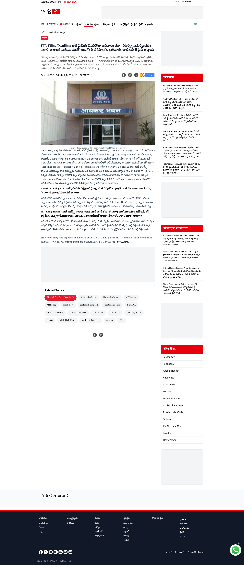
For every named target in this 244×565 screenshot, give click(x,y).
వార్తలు (63, 33)
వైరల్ (141, 24)
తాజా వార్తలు (157, 518)
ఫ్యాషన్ (126, 531)
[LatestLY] (50, 13)
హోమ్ (43, 33)
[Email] (70, 552)
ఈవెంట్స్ (126, 540)
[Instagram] (56, 552)
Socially (68, 24)
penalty (50, 320)
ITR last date (98, 312)
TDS (122, 320)
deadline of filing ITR (89, 305)
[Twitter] (46, 552)
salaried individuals (67, 320)
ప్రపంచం (97, 24)
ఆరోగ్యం (126, 536)
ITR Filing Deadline (78, 312)
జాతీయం (89, 24)
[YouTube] (51, 552)
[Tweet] (101, 335)
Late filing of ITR (134, 312)
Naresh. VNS (49, 75)
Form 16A (131, 305)
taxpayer (109, 320)
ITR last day (115, 312)
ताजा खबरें (169, 78)
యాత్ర (125, 527)
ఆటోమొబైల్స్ (185, 528)
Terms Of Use (180, 552)
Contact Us (192, 552)
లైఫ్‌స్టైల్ (134, 24)
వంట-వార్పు (128, 523)
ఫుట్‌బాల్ (98, 531)
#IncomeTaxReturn (88, 297)
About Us (169, 552)
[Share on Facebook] (95, 335)
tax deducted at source (90, 320)
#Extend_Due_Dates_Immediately (60, 297)
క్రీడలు (114, 24)
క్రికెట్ (97, 523)
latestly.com (122, 242)
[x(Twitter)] (130, 75)
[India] (195, 24)
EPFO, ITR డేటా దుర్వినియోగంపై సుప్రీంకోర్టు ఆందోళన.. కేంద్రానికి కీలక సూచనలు (189, 2)
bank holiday (68, 305)
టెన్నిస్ (97, 527)
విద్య (40, 531)
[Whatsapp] (136, 75)
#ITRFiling (51, 305)
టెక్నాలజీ (106, 24)
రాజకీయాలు (43, 523)
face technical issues (112, 305)
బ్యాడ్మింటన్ (99, 536)
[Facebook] (124, 75)
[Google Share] (147, 76)
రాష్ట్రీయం (79, 24)
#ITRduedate (131, 297)
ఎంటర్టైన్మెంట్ (124, 24)
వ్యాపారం (149, 24)
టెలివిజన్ (70, 523)
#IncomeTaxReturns (111, 297)
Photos (182, 536)
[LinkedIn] (60, 552)
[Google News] (65, 552)
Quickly (53, 24)
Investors (201, 552)
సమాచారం (43, 527)
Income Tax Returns (55, 312)
